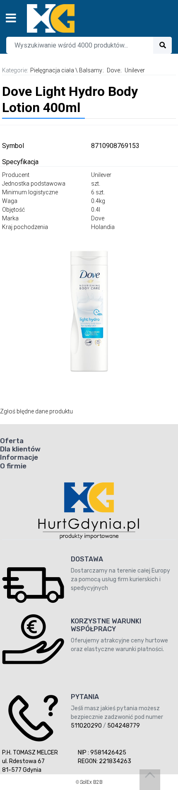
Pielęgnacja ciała (52, 70)
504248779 (123, 725)
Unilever (135, 70)
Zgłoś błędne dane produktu (36, 411)
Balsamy (90, 70)
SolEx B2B (91, 782)
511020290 (86, 725)
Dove (113, 70)
